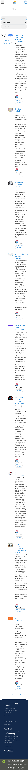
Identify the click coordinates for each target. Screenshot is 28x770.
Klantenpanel (7, 726)
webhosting (7, 43)
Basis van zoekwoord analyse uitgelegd (19, 38)
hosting (6, 40)
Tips (17, 174)
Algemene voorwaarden (10, 708)
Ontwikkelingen (20, 609)
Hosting (18, 536)
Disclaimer (7, 715)
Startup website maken (18, 111)
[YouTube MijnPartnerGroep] (12, 750)
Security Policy (7, 714)
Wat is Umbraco (19, 619)
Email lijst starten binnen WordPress (19, 400)
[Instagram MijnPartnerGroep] (8, 750)
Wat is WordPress (19, 474)
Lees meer (19, 102)
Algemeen (19, 100)
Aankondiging (7, 724)
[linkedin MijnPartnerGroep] (10, 750)
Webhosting (19, 245)
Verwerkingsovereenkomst (10, 710)
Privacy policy (7, 712)
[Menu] (2, 2)
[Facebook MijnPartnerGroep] (5, 750)
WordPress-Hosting (9, 47)
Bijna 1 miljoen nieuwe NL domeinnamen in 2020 (21, 548)
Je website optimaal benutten (19, 184)
